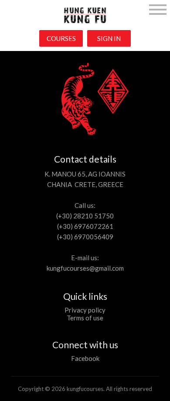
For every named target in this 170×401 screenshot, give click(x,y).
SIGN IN (109, 38)
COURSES (61, 38)
